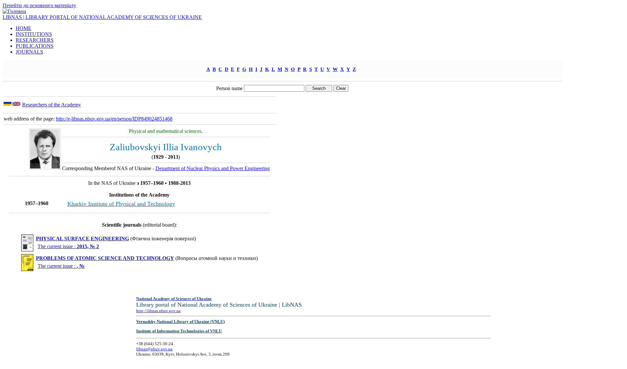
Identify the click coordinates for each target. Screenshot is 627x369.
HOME (23, 28)
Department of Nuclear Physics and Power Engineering (212, 168)
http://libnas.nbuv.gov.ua (158, 310)
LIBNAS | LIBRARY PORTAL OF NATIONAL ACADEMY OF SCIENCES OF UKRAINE (102, 17)
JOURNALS (29, 52)
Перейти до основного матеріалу (39, 5)
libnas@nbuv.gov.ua (154, 348)
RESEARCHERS (35, 40)
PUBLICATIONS (35, 46)
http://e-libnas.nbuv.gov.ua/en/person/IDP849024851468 (114, 118)
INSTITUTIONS (34, 34)
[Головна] (14, 11)
